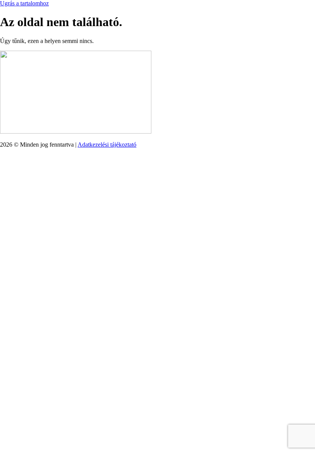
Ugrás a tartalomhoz (24, 3)
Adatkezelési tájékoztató (107, 144)
